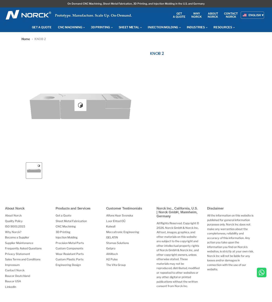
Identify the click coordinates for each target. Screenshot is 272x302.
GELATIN (112, 237)
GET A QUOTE (42, 27)
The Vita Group (116, 265)
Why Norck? (13, 232)
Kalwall (110, 226)
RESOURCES (223, 27)
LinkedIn (10, 286)
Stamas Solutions (117, 243)
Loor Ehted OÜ (115, 221)
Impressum (12, 265)
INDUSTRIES (196, 27)
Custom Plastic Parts (69, 259)
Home (26, 39)
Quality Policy (14, 221)
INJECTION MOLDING (163, 27)
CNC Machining (66, 226)
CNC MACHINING (70, 27)
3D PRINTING (100, 27)
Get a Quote (63, 215)
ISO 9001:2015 (15, 226)
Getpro (110, 248)
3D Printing (63, 232)
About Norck (13, 215)
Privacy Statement (17, 254)
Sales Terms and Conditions (22, 259)
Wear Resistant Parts (70, 254)
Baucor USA (13, 281)
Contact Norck (14, 270)
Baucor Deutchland (17, 275)
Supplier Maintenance (19, 243)
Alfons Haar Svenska (119, 215)
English (255, 15)
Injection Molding (67, 237)
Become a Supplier (17, 237)
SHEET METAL (129, 27)
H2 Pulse (112, 259)
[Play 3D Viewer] (80, 105)
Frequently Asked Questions (23, 248)
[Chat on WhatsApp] (261, 273)
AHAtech (112, 254)
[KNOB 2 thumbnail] (34, 170)
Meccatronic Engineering (122, 232)
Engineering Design (68, 265)
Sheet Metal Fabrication (71, 221)
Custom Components (69, 248)
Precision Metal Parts (70, 243)
